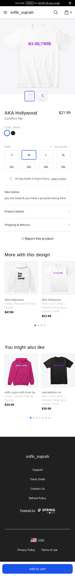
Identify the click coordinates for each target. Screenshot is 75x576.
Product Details (14, 211)
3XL (29, 167)
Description (12, 192)
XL (63, 155)
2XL (11, 167)
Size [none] (7, 146)
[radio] (12, 154)
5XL (63, 167)
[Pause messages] (70, 3)
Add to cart (37, 569)
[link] (21, 278)
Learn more (58, 178)
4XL (46, 167)
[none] (58, 147)
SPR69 (30, 3)
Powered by (27, 510)
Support (37, 469)
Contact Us (38, 488)
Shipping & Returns (17, 225)
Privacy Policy (26, 549)
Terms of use (49, 549)
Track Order (37, 479)
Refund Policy (37, 498)
